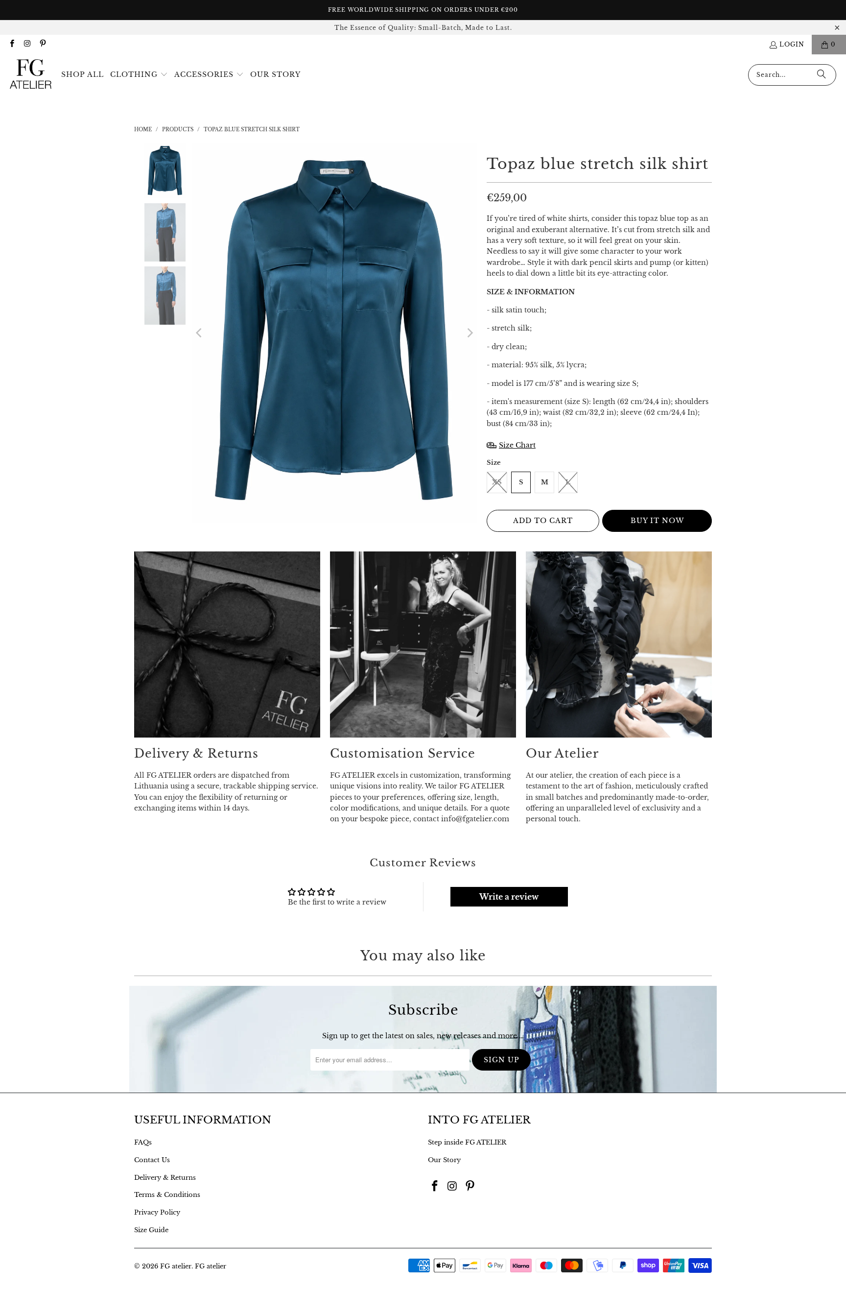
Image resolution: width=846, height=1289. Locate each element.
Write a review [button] (509, 897)
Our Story (444, 1160)
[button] (139, 75)
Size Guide (151, 1230)
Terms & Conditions (167, 1195)
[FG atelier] (30, 74)
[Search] (821, 75)
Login (791, 44)
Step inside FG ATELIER (467, 1142)
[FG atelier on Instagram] (27, 44)
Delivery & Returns (165, 1177)
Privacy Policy (157, 1212)
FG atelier (175, 1266)
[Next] (469, 333)
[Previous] (200, 333)
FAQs (143, 1142)
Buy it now (657, 520)
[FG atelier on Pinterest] (42, 44)
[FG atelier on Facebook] (11, 44)
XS (497, 482)
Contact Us (152, 1160)
